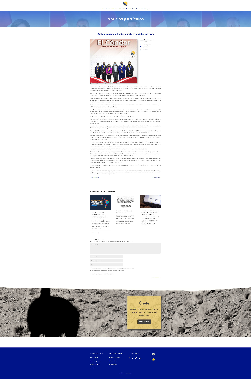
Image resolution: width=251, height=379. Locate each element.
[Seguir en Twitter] (132, 358)
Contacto (144, 8)
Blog (133, 8)
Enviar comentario (155, 277)
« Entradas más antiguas (95, 233)
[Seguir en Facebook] (129, 358)
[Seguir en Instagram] (136, 358)
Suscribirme (144, 321)
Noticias (128, 8)
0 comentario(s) (146, 46)
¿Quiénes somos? (110, 8)
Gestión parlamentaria (98, 221)
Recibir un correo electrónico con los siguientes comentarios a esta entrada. (108, 270)
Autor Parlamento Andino (98, 220)
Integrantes (121, 8)
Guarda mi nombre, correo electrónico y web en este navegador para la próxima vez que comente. (113, 268)
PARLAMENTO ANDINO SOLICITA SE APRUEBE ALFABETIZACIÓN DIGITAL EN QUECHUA (150, 212)
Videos (138, 8)
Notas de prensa (147, 44)
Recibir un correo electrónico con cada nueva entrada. (103, 274)
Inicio (102, 8)
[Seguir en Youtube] (139, 358)
